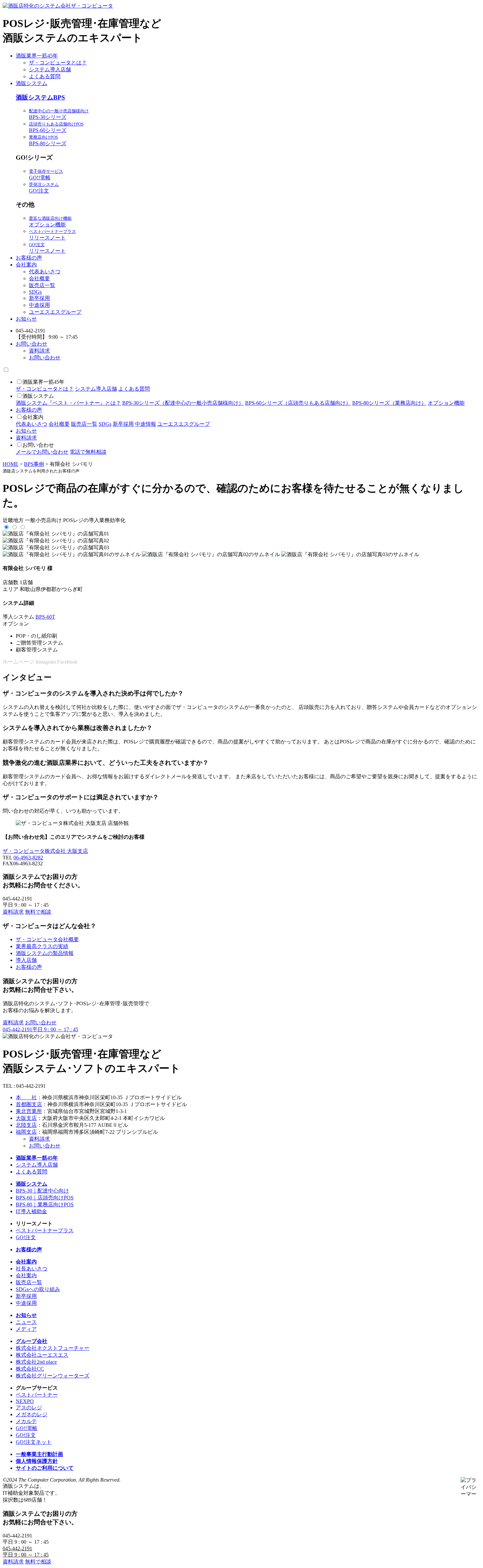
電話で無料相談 (88, 452)
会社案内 (26, 264)
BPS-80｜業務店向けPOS (45, 1204)
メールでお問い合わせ (42, 452)
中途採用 (39, 305)
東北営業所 (29, 1111)
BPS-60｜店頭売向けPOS (45, 1197)
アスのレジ (29, 1407)
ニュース (26, 1322)
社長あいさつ (31, 1268)
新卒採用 (39, 298)
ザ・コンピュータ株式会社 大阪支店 (45, 851)
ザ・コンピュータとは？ (58, 62)
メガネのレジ (31, 1414)
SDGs (35, 292)
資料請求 (39, 350)
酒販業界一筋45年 (37, 55)
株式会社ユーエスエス (42, 1355)
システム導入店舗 (50, 69)
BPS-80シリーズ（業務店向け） (389, 403)
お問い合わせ (31, 344)
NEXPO (25, 1401)
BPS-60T (45, 617)
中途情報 (145, 424)
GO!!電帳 (26, 1428)
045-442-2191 (40, 1029)
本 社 (26, 1097)
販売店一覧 (42, 285)
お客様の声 (29, 258)
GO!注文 (26, 1237)
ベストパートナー (37, 1395)
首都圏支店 (29, 1104)
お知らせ (26, 319)
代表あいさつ (44, 271)
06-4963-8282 (28, 857)
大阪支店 (26, 1118)
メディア (26, 1329)
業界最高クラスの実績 (42, 946)
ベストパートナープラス (45, 1230)
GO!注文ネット (34, 1442)
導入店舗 (26, 960)
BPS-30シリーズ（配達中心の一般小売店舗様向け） (183, 403)
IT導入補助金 (31, 1211)
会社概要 (39, 278)
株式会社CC (30, 1369)
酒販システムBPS (40, 97)
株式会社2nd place (36, 1362)
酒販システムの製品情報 (45, 953)
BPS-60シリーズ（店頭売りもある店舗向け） (298, 403)
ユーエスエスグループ (55, 312)
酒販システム (31, 83)
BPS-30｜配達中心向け (42, 1190)
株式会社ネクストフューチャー (52, 1348)
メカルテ (26, 1421)
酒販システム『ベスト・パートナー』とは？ (68, 403)
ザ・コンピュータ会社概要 (47, 939)
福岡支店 (26, 1132)
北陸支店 (26, 1125)
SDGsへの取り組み (38, 1289)
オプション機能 (446, 403)
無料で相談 (38, 912)
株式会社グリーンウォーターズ (52, 1375)
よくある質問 (44, 76)
